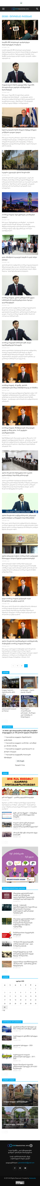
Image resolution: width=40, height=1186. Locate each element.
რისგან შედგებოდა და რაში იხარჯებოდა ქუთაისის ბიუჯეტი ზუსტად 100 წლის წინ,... (23, 954)
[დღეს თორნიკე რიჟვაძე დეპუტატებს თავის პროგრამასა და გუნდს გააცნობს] (20, 586)
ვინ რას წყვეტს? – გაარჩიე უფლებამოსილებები (18, 797)
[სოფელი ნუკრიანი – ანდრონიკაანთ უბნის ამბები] (10, 682)
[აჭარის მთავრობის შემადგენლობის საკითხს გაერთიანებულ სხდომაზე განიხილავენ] (20, 460)
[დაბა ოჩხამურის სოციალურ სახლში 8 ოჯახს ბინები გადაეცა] (20, 245)
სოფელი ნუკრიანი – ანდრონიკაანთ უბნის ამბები (8, 692)
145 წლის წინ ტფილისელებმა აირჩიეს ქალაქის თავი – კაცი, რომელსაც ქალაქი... (23, 944)
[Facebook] (15, 1168)
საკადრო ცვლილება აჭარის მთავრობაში (16, 172)
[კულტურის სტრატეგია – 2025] (7, 1047)
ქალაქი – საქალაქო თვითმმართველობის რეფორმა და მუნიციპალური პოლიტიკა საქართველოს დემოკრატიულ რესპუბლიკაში (25, 909)
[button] (37, 9)
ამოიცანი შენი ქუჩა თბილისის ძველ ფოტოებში (25, 834)
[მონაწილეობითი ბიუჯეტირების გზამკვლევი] (7, 935)
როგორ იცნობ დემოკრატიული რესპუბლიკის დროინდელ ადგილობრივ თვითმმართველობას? (25, 825)
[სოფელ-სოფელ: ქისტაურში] (20, 1117)
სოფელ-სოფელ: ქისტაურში (14, 1124)
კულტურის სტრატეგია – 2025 (23, 1045)
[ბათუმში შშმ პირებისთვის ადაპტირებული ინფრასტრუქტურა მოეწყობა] (20, 30)
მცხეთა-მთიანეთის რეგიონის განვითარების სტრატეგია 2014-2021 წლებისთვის (25, 1067)
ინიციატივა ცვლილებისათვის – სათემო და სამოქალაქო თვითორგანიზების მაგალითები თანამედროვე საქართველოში (23, 896)
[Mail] (20, 1168)
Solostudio (32, 1178)
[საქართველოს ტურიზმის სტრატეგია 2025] (7, 1038)
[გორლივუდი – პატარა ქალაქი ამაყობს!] (29, 682)
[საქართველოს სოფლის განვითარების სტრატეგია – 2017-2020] (7, 1056)
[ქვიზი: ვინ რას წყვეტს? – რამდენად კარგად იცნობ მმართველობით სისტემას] (7, 815)
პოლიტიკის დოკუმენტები (12, 1022)
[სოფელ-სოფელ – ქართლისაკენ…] (20, 1095)
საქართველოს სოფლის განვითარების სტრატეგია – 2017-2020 (24, 1057)
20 (21, 666)
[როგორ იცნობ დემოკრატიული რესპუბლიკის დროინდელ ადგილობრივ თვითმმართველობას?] (7, 824)
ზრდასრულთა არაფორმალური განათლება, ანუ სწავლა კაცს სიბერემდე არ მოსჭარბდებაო (28, 713)
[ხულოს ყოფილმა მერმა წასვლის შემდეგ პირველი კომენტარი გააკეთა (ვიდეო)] (20, 117)
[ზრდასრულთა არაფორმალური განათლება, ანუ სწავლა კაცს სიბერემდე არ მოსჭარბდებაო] (29, 701)
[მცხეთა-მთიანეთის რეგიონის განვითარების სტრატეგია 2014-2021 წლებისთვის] (7, 1067)
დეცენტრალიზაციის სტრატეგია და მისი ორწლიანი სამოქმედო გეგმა (25, 1028)
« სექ (3, 1010)
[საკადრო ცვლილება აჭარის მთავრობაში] (20, 160)
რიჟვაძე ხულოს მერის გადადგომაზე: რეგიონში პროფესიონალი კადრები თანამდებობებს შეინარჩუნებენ (18, 87)
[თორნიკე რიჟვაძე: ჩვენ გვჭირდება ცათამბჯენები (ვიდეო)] (20, 202)
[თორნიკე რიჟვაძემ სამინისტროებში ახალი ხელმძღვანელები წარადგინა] (20, 330)
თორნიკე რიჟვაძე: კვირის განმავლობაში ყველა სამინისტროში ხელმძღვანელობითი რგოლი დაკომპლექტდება (18, 300)
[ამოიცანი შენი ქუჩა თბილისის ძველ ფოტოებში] (7, 834)
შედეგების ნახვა (20, 765)
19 (17, 666)
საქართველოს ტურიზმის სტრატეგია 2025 (25, 1037)
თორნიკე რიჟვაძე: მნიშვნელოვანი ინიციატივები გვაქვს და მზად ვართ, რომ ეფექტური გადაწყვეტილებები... (18, 430)
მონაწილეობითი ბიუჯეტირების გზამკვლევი (23, 934)
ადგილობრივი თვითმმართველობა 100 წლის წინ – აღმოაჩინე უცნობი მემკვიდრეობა (25, 964)
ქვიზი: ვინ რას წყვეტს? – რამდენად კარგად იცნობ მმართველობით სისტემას (25, 815)
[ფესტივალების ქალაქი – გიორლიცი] (10, 701)
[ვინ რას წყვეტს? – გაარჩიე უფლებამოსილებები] (20, 786)
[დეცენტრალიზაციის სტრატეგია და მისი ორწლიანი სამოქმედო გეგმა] (7, 1029)
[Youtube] (25, 1168)
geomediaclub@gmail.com (26, 1163)
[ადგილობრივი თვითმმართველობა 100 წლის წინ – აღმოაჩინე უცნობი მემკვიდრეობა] (7, 964)
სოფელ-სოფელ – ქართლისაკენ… (16, 1102)
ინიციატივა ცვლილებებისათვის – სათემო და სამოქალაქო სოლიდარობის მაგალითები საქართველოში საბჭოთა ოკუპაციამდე (24, 923)
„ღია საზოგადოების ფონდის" (20, 1151)
